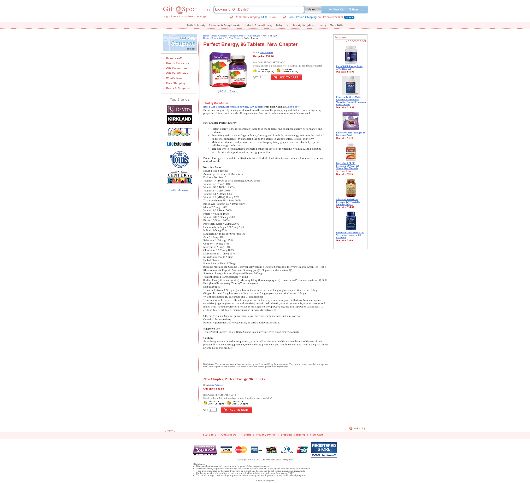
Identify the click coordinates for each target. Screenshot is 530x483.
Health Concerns (177, 63)
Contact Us (229, 434)
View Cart (316, 434)
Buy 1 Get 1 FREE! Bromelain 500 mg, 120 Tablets (233, 106)
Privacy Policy (266, 434)
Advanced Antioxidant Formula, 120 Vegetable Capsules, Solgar (348, 202)
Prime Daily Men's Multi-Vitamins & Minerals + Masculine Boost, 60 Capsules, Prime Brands (351, 101)
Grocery (321, 25)
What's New (174, 78)
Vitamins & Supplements (224, 25)
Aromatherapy (263, 25)
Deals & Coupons (178, 88)
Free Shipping (175, 83)
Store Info (209, 434)
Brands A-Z (174, 58)
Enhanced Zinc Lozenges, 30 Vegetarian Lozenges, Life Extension (350, 235)
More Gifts (336, 25)
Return (246, 434)
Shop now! (294, 106)
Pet (288, 25)
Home (206, 35)
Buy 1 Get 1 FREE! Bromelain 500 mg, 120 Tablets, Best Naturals (347, 165)
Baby (279, 25)
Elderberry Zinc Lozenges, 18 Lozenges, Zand (350, 133)
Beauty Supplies (303, 25)
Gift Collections (177, 68)
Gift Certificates (177, 73)
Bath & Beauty (196, 25)
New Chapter (235, 38)
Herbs (247, 25)
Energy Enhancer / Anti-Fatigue (245, 35)
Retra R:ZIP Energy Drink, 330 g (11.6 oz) (349, 67)
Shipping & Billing (293, 434)
